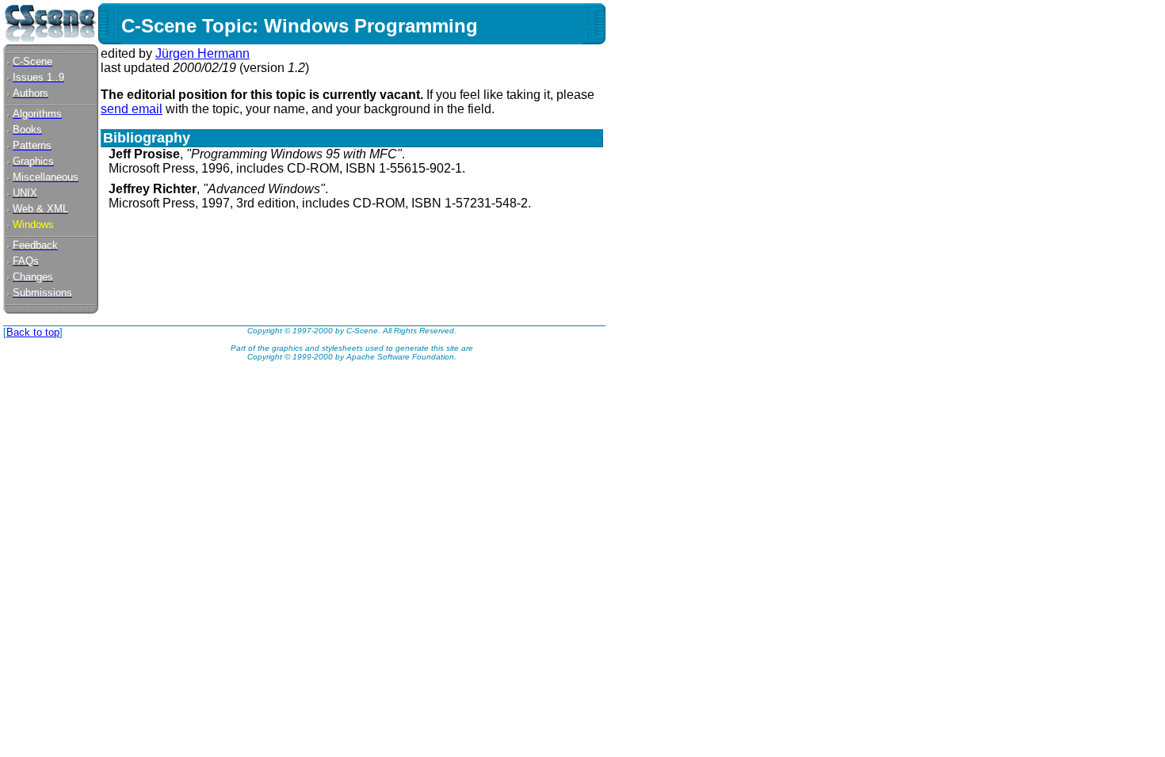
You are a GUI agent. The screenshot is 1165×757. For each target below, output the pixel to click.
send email (131, 109)
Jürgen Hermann (202, 53)
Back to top (32, 332)
